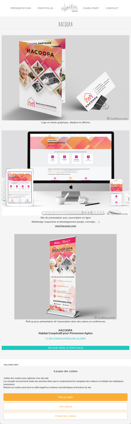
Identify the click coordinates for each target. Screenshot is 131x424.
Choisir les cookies (65, 415)
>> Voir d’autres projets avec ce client (65, 338)
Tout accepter (65, 397)
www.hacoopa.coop (65, 225)
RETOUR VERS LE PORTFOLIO (65, 348)
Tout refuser (65, 406)
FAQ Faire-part (11, 365)
